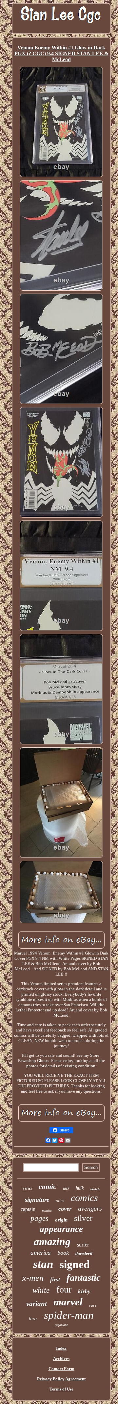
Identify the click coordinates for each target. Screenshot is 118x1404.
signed (75, 1264)
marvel (68, 1302)
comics (84, 1197)
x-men (33, 1278)
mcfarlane (61, 1325)
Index (61, 1348)
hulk (80, 1188)
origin (61, 1219)
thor (33, 1318)
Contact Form (61, 1368)
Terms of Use (61, 1389)
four (63, 1289)
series (27, 1188)
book (63, 1252)
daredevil (83, 1253)
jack (66, 1188)
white (41, 1290)
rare (93, 1305)
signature (37, 1199)
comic (47, 1186)
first (55, 1279)
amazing (52, 1241)
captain (28, 1209)
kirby (84, 1291)
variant (36, 1304)
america (40, 1252)
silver (83, 1218)
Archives (61, 1358)
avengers (90, 1208)
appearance (61, 1229)
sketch (95, 1189)
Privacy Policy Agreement (61, 1378)
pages (39, 1218)
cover (64, 1208)
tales (60, 1200)
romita (47, 1210)
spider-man (69, 1315)
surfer (83, 1244)
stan (43, 1264)
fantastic (84, 1277)
